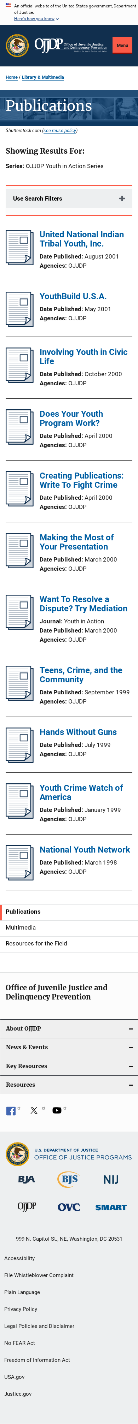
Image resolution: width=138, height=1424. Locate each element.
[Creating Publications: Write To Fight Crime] (20, 504)
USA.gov (14, 1377)
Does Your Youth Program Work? (71, 418)
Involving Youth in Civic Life (84, 356)
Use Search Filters (37, 198)
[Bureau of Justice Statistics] (68, 1189)
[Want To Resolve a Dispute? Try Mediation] (20, 627)
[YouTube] (59, 1113)
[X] (36, 1113)
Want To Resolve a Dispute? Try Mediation (83, 603)
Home (12, 77)
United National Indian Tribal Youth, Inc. (82, 239)
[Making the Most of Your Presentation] (20, 566)
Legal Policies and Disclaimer (39, 1326)
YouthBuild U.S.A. (73, 296)
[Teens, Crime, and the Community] (20, 698)
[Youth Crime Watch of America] (20, 816)
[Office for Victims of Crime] (69, 1212)
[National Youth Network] (20, 878)
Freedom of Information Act (37, 1360)
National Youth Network (85, 850)
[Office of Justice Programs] (17, 45)
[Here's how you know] (69, 12)
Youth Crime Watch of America (81, 792)
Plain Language (22, 1292)
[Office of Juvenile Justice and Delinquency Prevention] (27, 1213)
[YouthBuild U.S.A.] (20, 324)
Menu (122, 45)
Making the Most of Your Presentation (77, 542)
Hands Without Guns (78, 732)
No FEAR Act (19, 1343)
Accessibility (19, 1258)
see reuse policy (60, 130)
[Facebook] (13, 1113)
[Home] (71, 45)
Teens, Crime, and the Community (81, 674)
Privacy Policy (20, 1309)
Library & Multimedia (43, 77)
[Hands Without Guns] (20, 760)
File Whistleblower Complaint (39, 1275)
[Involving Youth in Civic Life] (20, 380)
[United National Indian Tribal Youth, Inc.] (20, 263)
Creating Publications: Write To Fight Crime (82, 480)
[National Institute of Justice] (111, 1185)
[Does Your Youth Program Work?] (20, 442)
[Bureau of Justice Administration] (26, 1185)
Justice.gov (17, 1394)
